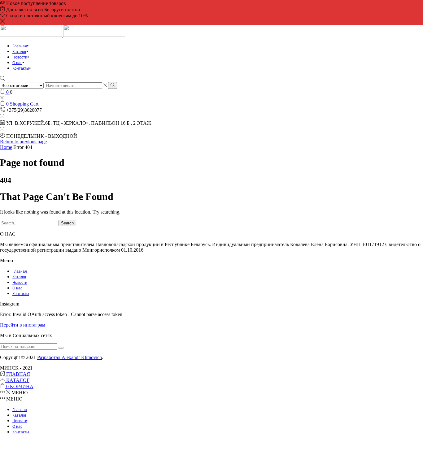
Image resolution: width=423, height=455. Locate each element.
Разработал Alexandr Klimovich (69, 357)
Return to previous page (23, 141)
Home (6, 147)
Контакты (20, 68)
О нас (17, 63)
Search (67, 223)
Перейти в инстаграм (22, 324)
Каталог (19, 52)
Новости (19, 57)
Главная (19, 46)
